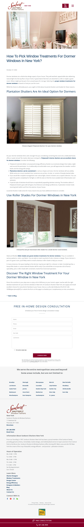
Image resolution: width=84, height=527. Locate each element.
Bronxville (25, 385)
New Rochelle (67, 382)
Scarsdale (39, 385)
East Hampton (27, 395)
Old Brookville (67, 389)
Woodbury (66, 385)
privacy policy (34, 361)
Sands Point (12, 389)
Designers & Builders (13, 485)
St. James (52, 395)
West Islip (52, 392)
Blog (8, 487)
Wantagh (25, 382)
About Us (10, 490)
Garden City (52, 389)
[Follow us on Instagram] (14, 499)
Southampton (40, 395)
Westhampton (13, 395)
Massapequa (39, 382)
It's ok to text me (21, 350)
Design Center (11, 480)
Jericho (25, 389)
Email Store (10, 432)
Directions (10, 425)
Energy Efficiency (12, 483)
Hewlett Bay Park (41, 389)
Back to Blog (12, 296)
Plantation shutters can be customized (23, 171)
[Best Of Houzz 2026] (42, 512)
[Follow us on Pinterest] (10, 499)
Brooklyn (11, 382)
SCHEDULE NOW (42, 355)
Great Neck (26, 392)
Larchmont (12, 385)
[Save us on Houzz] (17, 499)
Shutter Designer (12, 476)
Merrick (51, 382)
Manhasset (12, 392)
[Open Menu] (72, 5)
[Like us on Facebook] (7, 499)
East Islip (65, 392)
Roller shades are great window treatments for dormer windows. (39, 256)
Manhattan (39, 392)
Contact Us (10, 492)
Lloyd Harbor (53, 385)
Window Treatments (13, 478)
